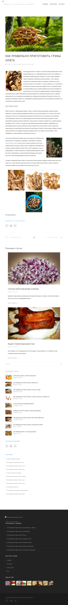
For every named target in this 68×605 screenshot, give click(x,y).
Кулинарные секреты (12, 487)
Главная (45, 4)
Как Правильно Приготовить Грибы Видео (18, 531)
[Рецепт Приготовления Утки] (34, 323)
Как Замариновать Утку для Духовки (24, 432)
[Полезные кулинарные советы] (18, 2)
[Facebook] (6, 225)
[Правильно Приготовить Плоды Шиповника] (24, 583)
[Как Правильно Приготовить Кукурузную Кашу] (40, 583)
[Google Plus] (15, 225)
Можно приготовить (11, 143)
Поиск (62, 4)
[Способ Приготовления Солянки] (34, 268)
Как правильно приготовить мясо (16, 469)
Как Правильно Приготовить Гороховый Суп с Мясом (21, 527)
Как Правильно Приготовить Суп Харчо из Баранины (21, 550)
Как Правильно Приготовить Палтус (17, 535)
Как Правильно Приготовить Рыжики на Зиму (19, 542)
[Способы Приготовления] (51, 583)
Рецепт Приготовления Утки (21, 344)
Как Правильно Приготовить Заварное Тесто (19, 539)
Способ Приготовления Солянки (23, 289)
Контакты (9, 564)
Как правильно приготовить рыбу (16, 494)
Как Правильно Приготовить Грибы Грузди (26, 390)
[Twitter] (11, 225)
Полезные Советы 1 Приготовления (24, 376)
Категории (53, 4)
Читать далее (12, 303)
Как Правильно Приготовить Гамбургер (25, 383)
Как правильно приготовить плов (16, 483)
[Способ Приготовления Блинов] (34, 583)
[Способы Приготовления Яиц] (18, 583)
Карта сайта (10, 567)
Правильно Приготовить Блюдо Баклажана (27, 411)
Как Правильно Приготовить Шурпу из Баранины (20, 546)
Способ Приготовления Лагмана (23, 404)
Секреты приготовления (13, 459)
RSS (8, 571)
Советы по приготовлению (14, 473)
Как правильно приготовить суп (15, 462)
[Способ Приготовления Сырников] (45, 583)
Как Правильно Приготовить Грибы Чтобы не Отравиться (31, 397)
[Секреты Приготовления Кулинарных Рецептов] (29, 583)
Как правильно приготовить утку (15, 480)
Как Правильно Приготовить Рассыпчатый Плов (28, 418)
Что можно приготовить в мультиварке (17, 490)
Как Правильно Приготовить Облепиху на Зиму (28, 425)
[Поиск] (61, 364)
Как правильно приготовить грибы (25, 64)
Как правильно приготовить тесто (16, 466)
